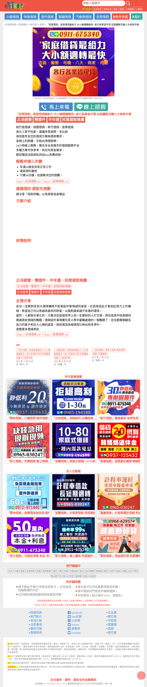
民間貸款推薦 (62, 286)
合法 (130, 571)
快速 (66, 571)
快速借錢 (30, 17)
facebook (76, 612)
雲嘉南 (112, 624)
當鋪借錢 (64, 17)
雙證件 (35, 286)
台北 (10, 571)
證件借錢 (47, 17)
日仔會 (70, 576)
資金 (23, 571)
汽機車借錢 (83, 17)
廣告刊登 (36, 628)
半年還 (46, 286)
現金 (116, 9)
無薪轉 (78, 576)
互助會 (92, 576)
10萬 (60, 571)
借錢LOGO (15, 6)
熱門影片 (36, 616)
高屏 (111, 628)
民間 (39, 571)
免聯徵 (99, 571)
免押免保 (108, 9)
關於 (137, 17)
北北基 (112, 612)
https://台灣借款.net (29, 181)
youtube (76, 632)
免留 (85, 576)
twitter (75, 624)
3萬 (54, 571)
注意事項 (36, 624)
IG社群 (75, 620)
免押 (112, 571)
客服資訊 (36, 632)
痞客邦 (75, 628)
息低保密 (97, 9)
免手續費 (90, 571)
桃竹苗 (112, 616)
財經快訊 (36, 612)
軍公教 (54, 576)
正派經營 (22, 286)
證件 (106, 571)
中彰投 (112, 620)
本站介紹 (36, 620)
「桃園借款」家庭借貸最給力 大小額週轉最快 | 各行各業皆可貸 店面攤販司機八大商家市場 (71, 354)
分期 (124, 571)
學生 (136, 571)
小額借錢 (130, 9)
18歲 (16, 571)
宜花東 (112, 632)
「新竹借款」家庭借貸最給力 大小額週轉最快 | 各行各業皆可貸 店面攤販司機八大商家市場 (33, 354)
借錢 (122, 9)
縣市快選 (121, 17)
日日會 (62, 576)
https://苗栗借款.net (56, 181)
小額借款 (140, 9)
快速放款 (74, 571)
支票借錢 (102, 17)
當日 (82, 571)
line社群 (76, 616)
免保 (118, 571)
